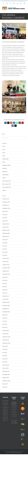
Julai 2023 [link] (5, 242)
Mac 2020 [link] (5, 362)
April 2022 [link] (5, 289)
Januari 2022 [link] (5, 299)
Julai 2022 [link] (5, 280)
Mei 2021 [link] (5, 324)
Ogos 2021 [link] (5, 315)
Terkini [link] (4, 190)
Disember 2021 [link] (6, 302)
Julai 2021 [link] (5, 318)
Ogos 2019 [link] (5, 384)
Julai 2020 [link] (5, 349)
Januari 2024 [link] (5, 227)
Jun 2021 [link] (5, 321)
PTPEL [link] (4, 177)
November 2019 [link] (6, 374)
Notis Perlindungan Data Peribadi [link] (16, 452)
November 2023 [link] (6, 233)
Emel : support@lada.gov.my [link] (21, 1)
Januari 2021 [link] (5, 333)
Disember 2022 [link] (6, 264)
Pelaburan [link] (5, 171)
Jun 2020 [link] (5, 352)
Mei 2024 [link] (5, 217)
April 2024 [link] (5, 220)
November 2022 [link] (6, 267)
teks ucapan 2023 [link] (7, 184)
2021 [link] (4, 149)
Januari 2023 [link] (5, 261)
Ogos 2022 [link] (5, 277)
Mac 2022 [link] (5, 293)
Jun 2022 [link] (5, 283)
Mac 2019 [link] (5, 387)
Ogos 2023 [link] (5, 239)
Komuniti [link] (5, 168)
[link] (3, 3)
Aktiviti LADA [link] (5, 159)
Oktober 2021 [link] (6, 308)
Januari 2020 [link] (5, 368)
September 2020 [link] (6, 343)
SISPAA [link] (15, 423)
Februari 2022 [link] (6, 296)
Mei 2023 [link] (5, 249)
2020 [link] (4, 146)
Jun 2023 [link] (5, 246)
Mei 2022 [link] (5, 286)
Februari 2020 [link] (6, 365)
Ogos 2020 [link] (5, 346)
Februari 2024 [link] (6, 224)
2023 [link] (4, 152)
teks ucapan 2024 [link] (7, 187)
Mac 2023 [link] (5, 255)
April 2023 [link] (5, 252)
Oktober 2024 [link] (6, 205)
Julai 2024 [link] (5, 214)
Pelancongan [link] (6, 174)
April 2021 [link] (5, 327)
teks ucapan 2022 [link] (7, 181)
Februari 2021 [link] (6, 330)
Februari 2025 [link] (6, 199)
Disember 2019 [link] (6, 371)
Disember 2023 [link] (6, 230)
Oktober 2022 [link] (6, 271)
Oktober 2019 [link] (6, 377)
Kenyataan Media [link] (6, 165)
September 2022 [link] (6, 274)
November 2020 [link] (6, 336)
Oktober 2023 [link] (6, 236)
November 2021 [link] (6, 305)
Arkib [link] (4, 162)
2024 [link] (4, 155)
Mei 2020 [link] (5, 355)
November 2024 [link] (6, 202)
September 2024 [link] (6, 208)
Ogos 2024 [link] (5, 211)
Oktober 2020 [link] (6, 340)
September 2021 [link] (6, 311)
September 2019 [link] (6, 380)
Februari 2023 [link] (6, 258)
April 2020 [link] (5, 358)
